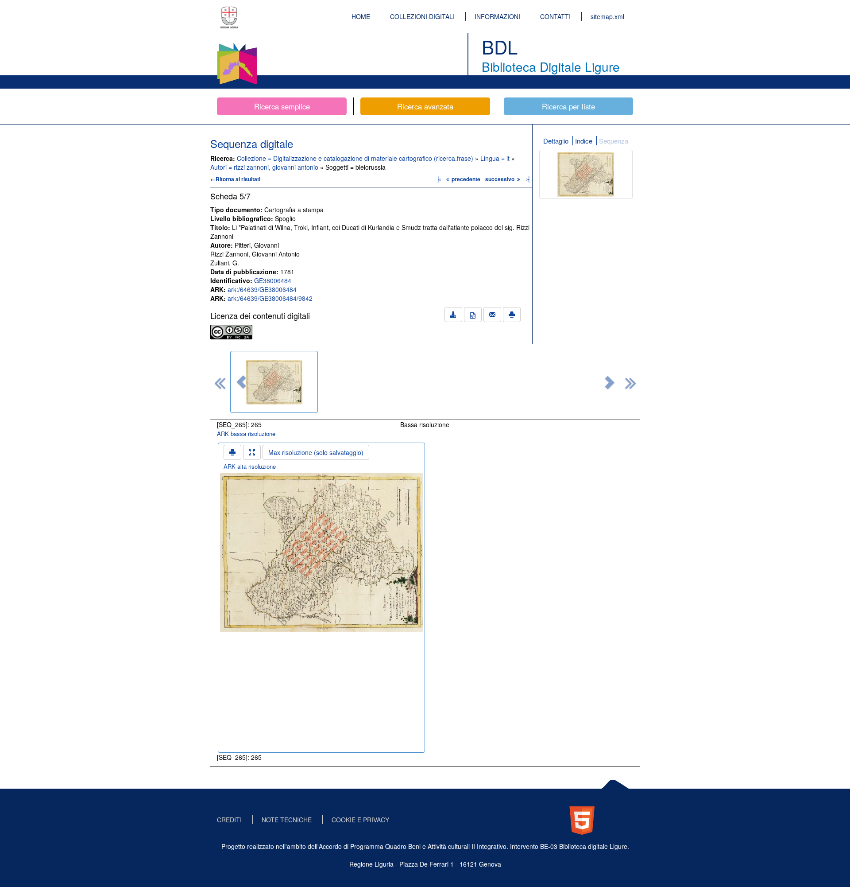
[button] (241, 382)
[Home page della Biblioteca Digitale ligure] (236, 44)
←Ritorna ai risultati (235, 179)
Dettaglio (555, 140)
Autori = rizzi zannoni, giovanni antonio (265, 167)
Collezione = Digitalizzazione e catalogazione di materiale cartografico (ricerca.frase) (356, 158)
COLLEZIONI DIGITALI (422, 16)
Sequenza (613, 140)
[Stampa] (512, 314)
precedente (466, 179)
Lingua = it (495, 158)
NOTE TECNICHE (287, 819)
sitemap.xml (607, 16)
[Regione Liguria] (229, 11)
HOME (361, 16)
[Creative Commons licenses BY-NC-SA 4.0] (231, 331)
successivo (500, 179)
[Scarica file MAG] (473, 314)
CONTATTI (555, 16)
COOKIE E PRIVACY (360, 819)
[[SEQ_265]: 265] (274, 382)
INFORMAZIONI (497, 16)
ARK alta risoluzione (250, 466)
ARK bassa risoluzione (246, 433)
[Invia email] (492, 314)
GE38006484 (272, 280)
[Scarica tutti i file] (453, 314)
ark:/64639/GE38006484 (262, 289)
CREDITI (229, 819)
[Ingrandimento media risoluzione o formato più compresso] (252, 452)
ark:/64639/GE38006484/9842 (270, 298)
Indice (583, 140)
